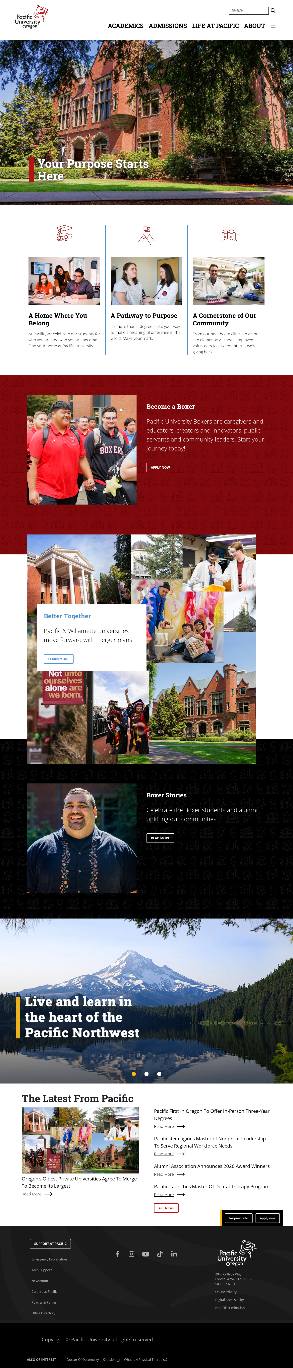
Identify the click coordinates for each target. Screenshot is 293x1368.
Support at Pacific (50, 1244)
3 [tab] (159, 1074)
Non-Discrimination (230, 1308)
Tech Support (41, 1270)
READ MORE (160, 838)
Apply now (267, 1218)
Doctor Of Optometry (83, 1359)
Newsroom (39, 1281)
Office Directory (43, 1313)
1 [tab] (133, 1074)
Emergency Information (49, 1259)
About (254, 26)
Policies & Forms (43, 1302)
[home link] (237, 1252)
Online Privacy (226, 1292)
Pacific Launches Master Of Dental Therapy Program (211, 1186)
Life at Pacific (215, 26)
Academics (126, 26)
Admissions (168, 26)
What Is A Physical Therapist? (145, 1359)
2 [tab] (146, 1074)
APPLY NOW (160, 467)
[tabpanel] (146, 1001)
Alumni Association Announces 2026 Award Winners (212, 1166)
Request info (238, 1218)
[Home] (32, 16)
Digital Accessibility (229, 1300)
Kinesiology (111, 1359)
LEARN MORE (58, 659)
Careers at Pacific (44, 1291)
